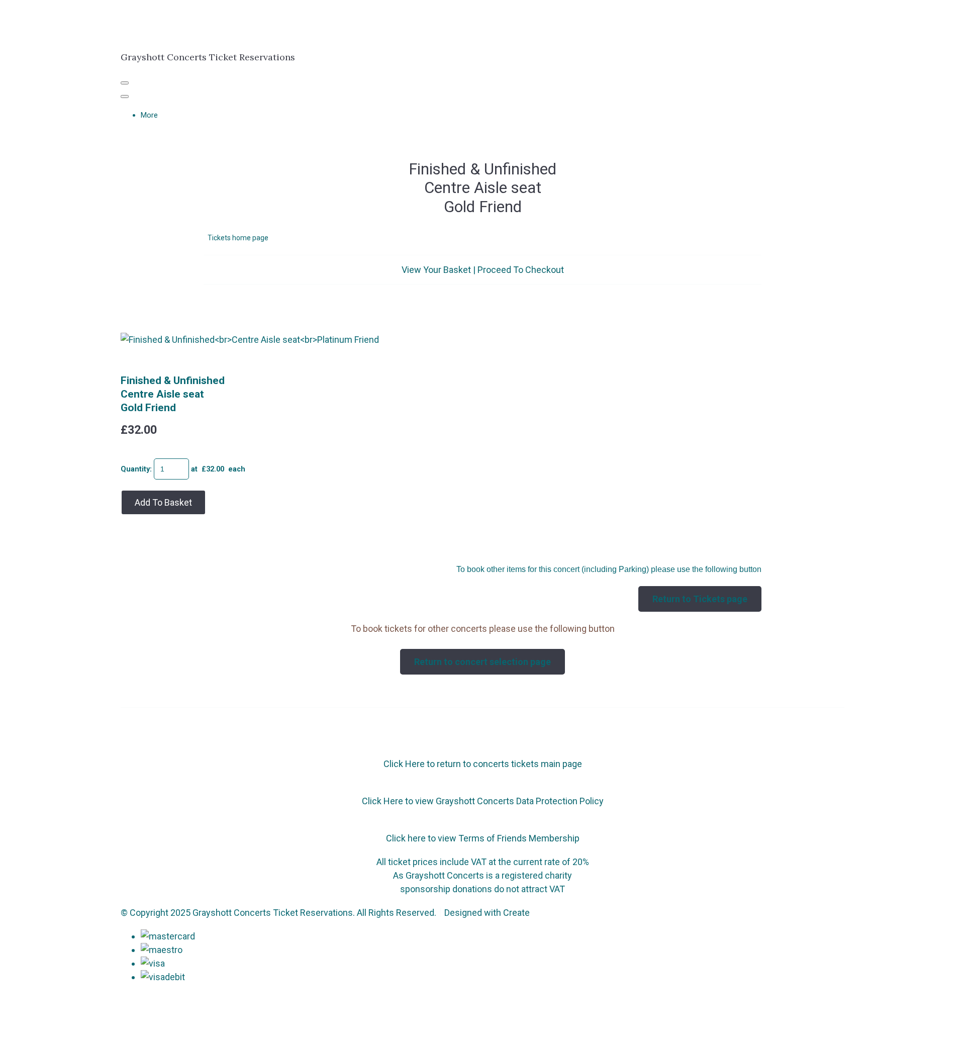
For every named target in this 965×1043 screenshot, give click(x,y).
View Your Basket (436, 269)
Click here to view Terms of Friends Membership (483, 838)
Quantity (135, 469)
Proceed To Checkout (520, 269)
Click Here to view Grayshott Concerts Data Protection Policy (483, 801)
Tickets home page (238, 238)
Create (516, 912)
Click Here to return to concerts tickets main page (482, 763)
